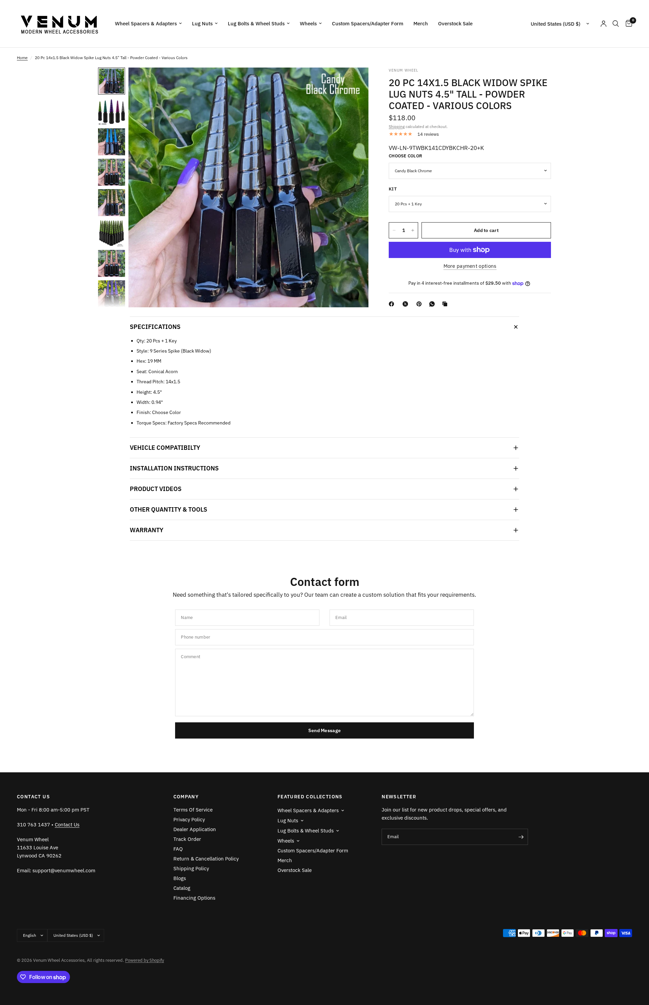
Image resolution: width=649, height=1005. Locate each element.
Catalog (181, 888)
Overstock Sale (455, 23)
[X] (407, 304)
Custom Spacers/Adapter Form (367, 23)
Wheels (308, 23)
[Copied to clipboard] (446, 304)
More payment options (470, 266)
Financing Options (194, 898)
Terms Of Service (193, 809)
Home (22, 57)
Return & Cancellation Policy (206, 858)
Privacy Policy (189, 819)
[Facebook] (393, 304)
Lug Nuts (202, 23)
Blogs (179, 878)
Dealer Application (194, 829)
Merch (420, 23)
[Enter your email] (521, 837)
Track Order (187, 839)
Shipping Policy (191, 868)
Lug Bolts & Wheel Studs (256, 23)
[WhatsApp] (433, 304)
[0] (627, 23)
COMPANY (186, 796)
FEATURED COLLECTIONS (310, 796)
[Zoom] (354, 81)
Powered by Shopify (144, 960)
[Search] (615, 23)
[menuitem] (148, 23)
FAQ (178, 849)
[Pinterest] (420, 304)
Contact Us (67, 824)
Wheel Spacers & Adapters (146, 23)
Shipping (397, 126)
